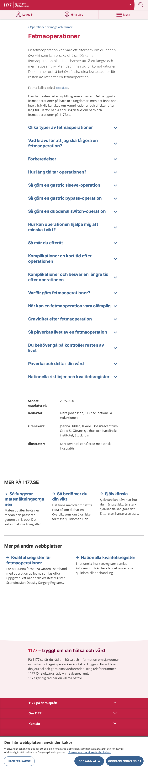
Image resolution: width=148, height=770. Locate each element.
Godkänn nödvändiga (124, 761)
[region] (74, 753)
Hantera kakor (19, 761)
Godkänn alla (89, 761)
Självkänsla (116, 493)
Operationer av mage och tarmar (51, 27)
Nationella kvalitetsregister (108, 557)
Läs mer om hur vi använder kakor (89, 752)
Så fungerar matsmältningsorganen (24, 499)
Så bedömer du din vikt (69, 496)
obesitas (62, 88)
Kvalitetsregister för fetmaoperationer (28, 560)
